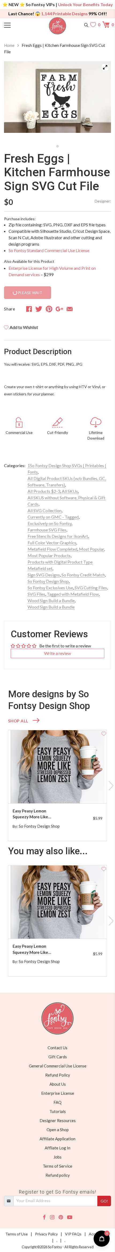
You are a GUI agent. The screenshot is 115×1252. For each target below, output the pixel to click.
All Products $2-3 (44, 491)
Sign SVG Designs (44, 574)
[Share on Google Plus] (59, 308)
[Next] (100, 101)
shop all (18, 720)
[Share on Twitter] (38, 308)
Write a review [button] (57, 653)
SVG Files (36, 594)
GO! (104, 1201)
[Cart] (106, 24)
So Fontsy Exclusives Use (50, 587)
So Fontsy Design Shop (48, 581)
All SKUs (70, 491)
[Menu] (17, 24)
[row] (57, 785)
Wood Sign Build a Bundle (51, 600)
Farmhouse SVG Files (47, 529)
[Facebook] (44, 1217)
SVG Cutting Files (91, 587)
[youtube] (69, 1217)
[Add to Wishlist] (104, 733)
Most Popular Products (49, 555)
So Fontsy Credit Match (83, 574)
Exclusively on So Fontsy (49, 523)
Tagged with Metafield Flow (73, 594)
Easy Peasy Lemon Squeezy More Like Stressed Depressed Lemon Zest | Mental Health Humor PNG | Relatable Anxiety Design (36, 814)
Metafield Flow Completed (52, 549)
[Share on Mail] (70, 308)
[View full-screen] (105, 67)
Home (9, 45)
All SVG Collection (45, 510)
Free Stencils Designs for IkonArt (58, 536)
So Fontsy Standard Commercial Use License (49, 250)
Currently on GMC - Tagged (53, 516)
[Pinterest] (61, 1217)
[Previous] (14, 101)
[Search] (86, 24)
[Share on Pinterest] (49, 308)
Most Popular (91, 549)
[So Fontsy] (57, 26)
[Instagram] (52, 1217)
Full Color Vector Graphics (52, 542)
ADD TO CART (85, 792)
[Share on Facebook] (29, 308)
